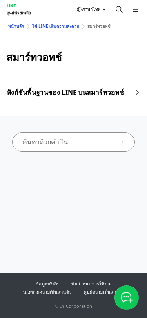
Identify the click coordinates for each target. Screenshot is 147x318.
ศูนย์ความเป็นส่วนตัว (104, 292)
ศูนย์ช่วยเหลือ (19, 12)
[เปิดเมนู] (135, 9)
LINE (11, 6)
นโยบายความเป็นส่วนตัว (47, 292)
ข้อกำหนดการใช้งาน (91, 283)
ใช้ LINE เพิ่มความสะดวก (55, 26)
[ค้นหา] (119, 9)
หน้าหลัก (16, 26)
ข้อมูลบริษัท (47, 283)
